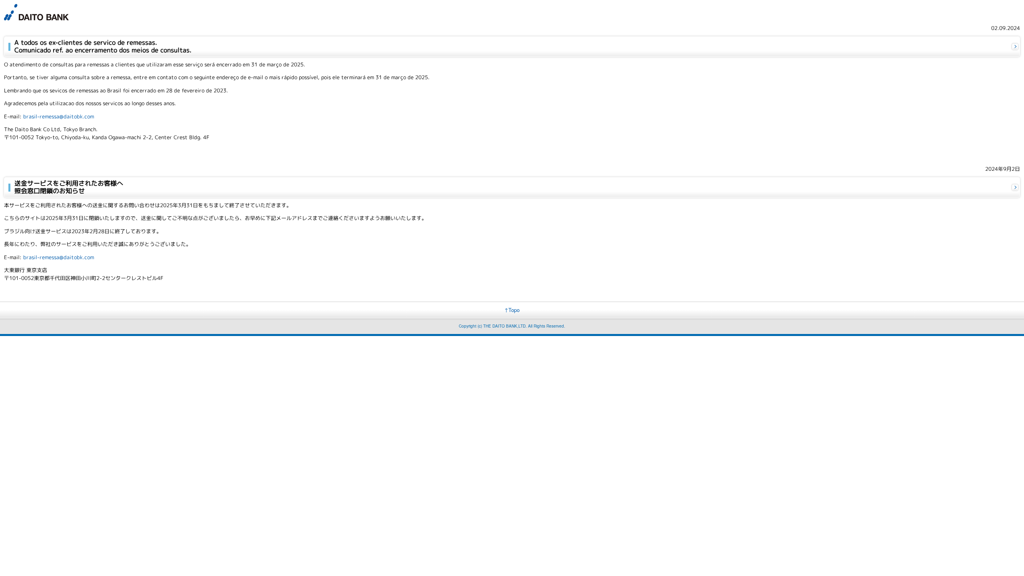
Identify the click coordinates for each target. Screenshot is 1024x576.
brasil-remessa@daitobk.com (58, 116)
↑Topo (512, 310)
